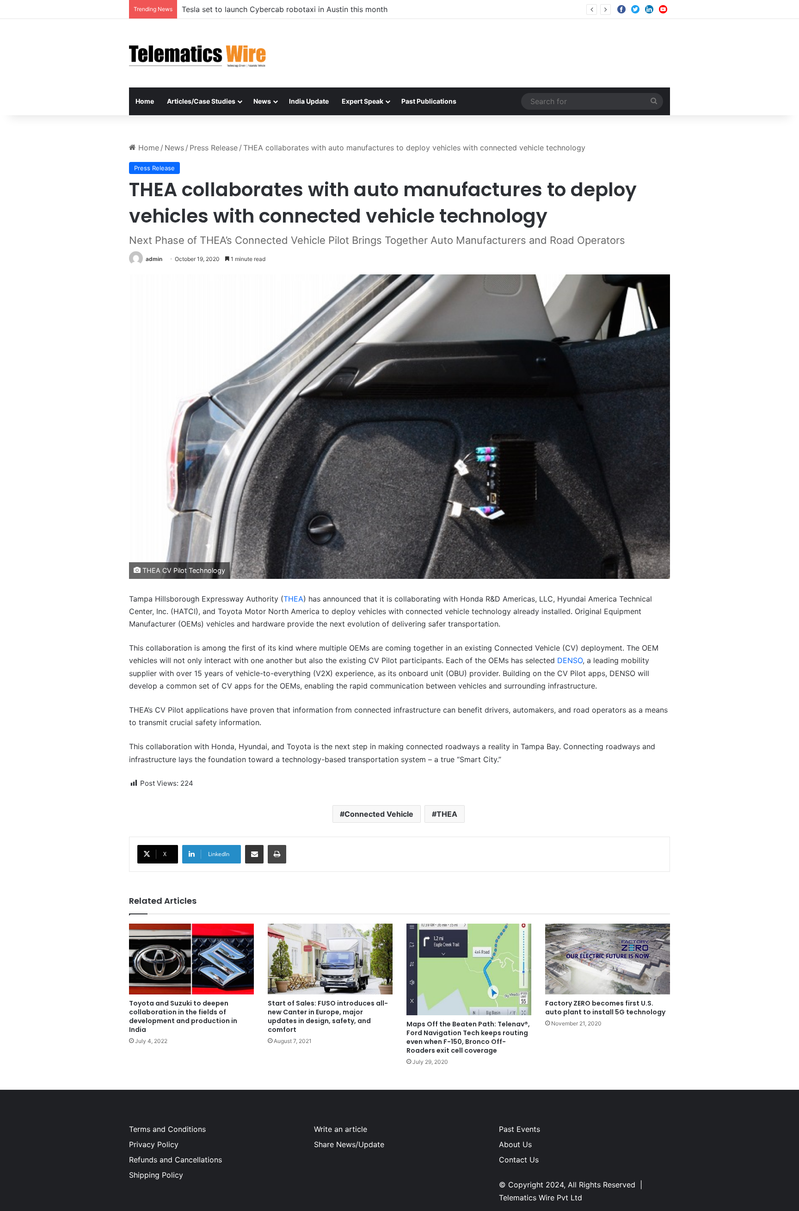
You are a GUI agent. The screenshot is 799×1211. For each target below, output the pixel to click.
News (262, 101)
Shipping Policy (156, 1175)
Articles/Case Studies (201, 101)
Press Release (214, 147)
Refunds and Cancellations (175, 1159)
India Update (309, 101)
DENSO (570, 660)
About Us (515, 1144)
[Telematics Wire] (198, 53)
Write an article (340, 1129)
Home (144, 101)
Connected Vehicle (378, 814)
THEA (293, 598)
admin (154, 258)
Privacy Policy (153, 1144)
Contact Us (519, 1159)
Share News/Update (349, 1144)
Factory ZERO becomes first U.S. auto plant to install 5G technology (605, 1008)
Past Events (519, 1129)
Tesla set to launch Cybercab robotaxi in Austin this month (284, 9)
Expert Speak (362, 101)
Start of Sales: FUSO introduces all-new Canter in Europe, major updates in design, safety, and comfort (328, 1016)
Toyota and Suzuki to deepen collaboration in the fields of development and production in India (183, 1016)
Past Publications (428, 101)
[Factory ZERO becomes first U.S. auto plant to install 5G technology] (607, 959)
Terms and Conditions (167, 1129)
